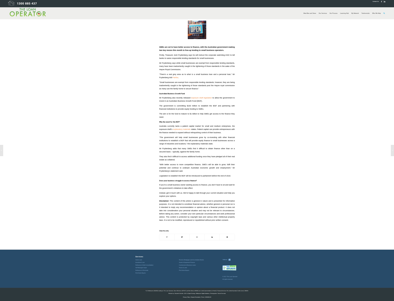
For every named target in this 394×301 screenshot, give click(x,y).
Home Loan (138, 260)
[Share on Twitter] (182, 237)
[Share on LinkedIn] (212, 237)
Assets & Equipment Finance (187, 262)
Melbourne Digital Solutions (202, 293)
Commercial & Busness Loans (187, 265)
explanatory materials (182, 129)
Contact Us (376, 1)
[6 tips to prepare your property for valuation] (1, 150)
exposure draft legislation (201, 98)
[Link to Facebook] (381, 1)
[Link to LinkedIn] (384, 1)
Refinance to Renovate (141, 270)
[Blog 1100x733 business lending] (197, 30)
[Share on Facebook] (166, 237)
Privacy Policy (186, 297)
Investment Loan (140, 262)
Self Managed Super (141, 267)
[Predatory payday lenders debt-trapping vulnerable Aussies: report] (392, 150)
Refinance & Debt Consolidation (144, 265)
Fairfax (175, 77)
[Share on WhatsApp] (197, 237)
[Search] (384, 13)
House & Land (183, 267)
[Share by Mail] (227, 237)
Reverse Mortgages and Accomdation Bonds (191, 260)
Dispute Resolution (195, 297)
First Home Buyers (140, 273)
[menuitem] (375, 1)
